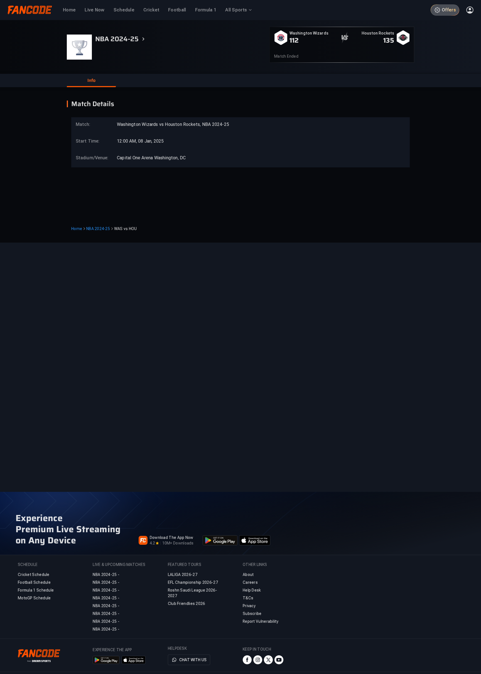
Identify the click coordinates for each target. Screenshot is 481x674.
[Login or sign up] (470, 10)
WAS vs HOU (125, 228)
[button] (91, 80)
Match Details (92, 104)
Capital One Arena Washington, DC (151, 157)
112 (294, 40)
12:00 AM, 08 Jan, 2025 (140, 141)
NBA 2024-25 (98, 228)
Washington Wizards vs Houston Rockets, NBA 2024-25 (173, 124)
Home (76, 228)
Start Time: (87, 141)
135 (388, 40)
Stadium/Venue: (89, 157)
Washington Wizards (308, 33)
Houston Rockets (378, 33)
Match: (83, 124)
